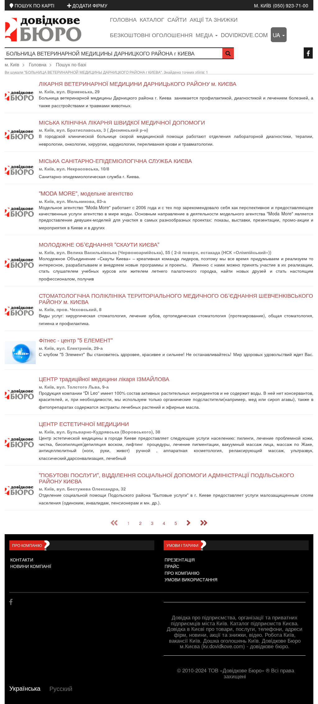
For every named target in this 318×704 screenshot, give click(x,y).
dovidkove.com (244, 35)
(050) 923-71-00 (290, 5)
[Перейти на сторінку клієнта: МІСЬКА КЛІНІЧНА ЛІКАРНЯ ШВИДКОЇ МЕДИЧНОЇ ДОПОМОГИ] (20, 134)
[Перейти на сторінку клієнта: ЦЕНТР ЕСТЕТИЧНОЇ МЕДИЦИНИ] (20, 442)
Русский (60, 688)
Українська (24, 688)
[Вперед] (188, 523)
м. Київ (262, 5)
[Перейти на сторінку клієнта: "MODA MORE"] (20, 211)
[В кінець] (204, 523)
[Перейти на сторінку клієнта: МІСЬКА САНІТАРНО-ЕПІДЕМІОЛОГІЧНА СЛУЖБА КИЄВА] (20, 170)
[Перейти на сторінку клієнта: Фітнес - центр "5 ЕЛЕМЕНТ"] (20, 352)
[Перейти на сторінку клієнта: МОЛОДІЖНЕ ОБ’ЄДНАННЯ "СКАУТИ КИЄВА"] (20, 262)
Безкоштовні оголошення (151, 35)
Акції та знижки (214, 19)
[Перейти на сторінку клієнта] (137, 106)
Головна (123, 19)
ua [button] (277, 35)
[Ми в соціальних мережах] (308, 53)
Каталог (152, 19)
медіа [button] (205, 35)
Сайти (177, 19)
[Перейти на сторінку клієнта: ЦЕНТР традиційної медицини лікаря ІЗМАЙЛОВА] (20, 394)
